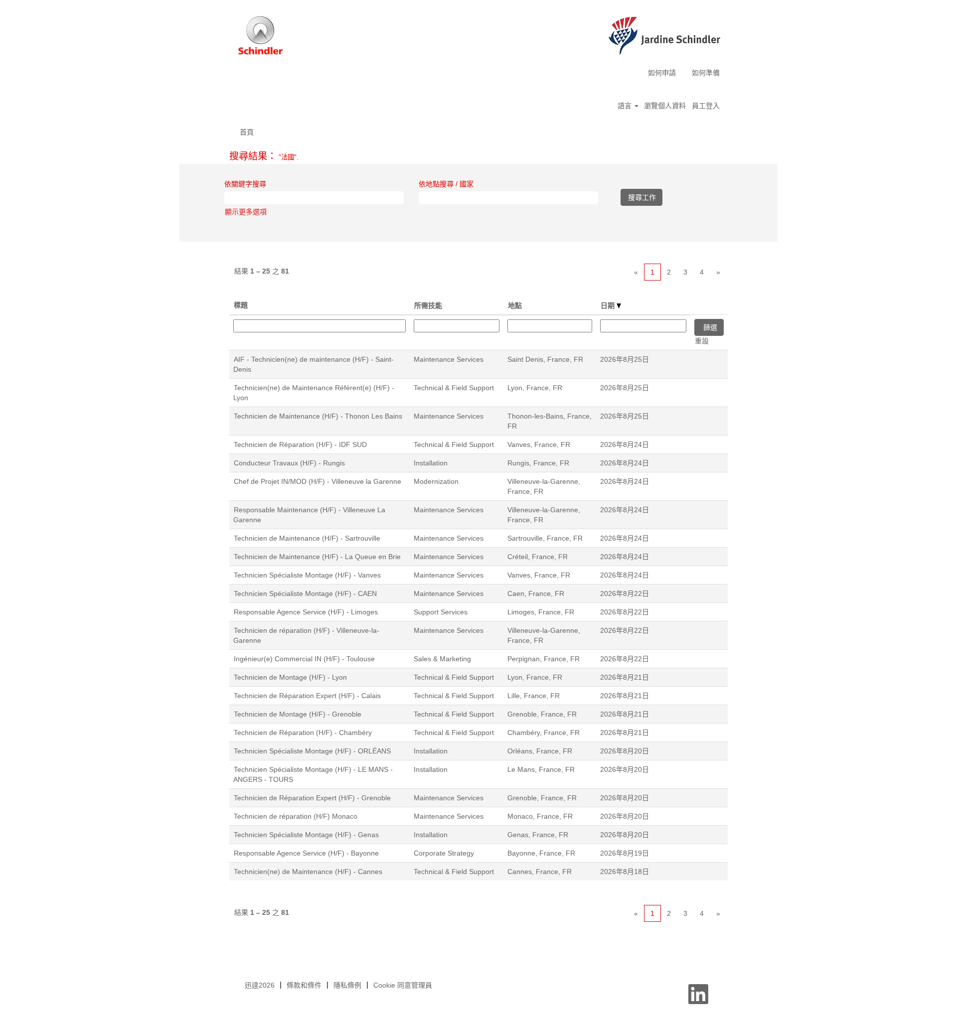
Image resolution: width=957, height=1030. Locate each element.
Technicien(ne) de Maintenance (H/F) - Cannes (308, 872)
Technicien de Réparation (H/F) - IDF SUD (300, 444)
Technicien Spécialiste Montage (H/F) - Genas (306, 835)
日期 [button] (609, 305)
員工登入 (706, 106)
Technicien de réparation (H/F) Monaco (295, 816)
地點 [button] (515, 305)
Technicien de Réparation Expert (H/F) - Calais (307, 696)
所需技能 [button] (428, 305)
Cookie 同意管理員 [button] (402, 985)
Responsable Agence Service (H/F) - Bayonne (306, 853)
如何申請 (662, 73)
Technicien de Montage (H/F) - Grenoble (297, 714)
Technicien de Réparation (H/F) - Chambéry (303, 732)
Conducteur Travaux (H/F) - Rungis (289, 463)
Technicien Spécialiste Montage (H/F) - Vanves (307, 575)
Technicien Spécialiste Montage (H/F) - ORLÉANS (312, 751)
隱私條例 (347, 985)
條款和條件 (304, 985)
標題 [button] (241, 305)
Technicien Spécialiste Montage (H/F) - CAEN (305, 593)
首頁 (247, 132)
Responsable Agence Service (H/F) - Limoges (306, 612)
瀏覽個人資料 (665, 106)
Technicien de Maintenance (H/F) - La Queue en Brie (317, 557)
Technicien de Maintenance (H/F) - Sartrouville (307, 538)
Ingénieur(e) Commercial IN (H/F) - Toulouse (304, 659)
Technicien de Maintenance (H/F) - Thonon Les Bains (318, 416)
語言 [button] (626, 106)
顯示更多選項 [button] (246, 212)
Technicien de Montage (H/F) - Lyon (290, 677)
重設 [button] (702, 341)
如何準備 (706, 73)
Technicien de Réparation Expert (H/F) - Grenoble (312, 798)
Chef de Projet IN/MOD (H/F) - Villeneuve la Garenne (317, 481)
